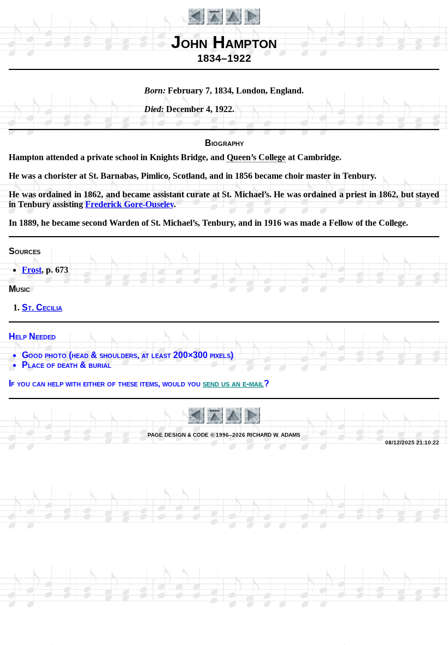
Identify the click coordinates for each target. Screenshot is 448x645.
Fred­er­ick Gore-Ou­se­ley (129, 204)
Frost (32, 269)
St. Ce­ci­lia (42, 307)
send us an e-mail (233, 383)
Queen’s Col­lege (256, 157)
